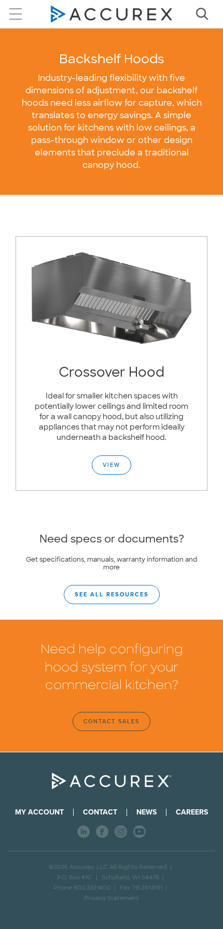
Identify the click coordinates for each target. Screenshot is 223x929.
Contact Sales (111, 721)
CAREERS (192, 812)
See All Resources (112, 594)
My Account (39, 812)
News (146, 812)
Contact (100, 812)
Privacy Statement (111, 898)
